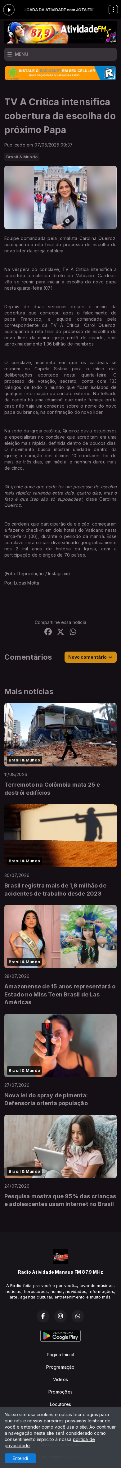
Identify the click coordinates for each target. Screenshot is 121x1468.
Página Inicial (60, 1354)
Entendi (20, 1458)
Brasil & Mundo (22, 156)
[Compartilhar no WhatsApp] (73, 632)
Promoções (60, 1391)
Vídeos (60, 1379)
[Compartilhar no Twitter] (60, 632)
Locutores (60, 1404)
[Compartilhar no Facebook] (48, 632)
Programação (60, 1367)
